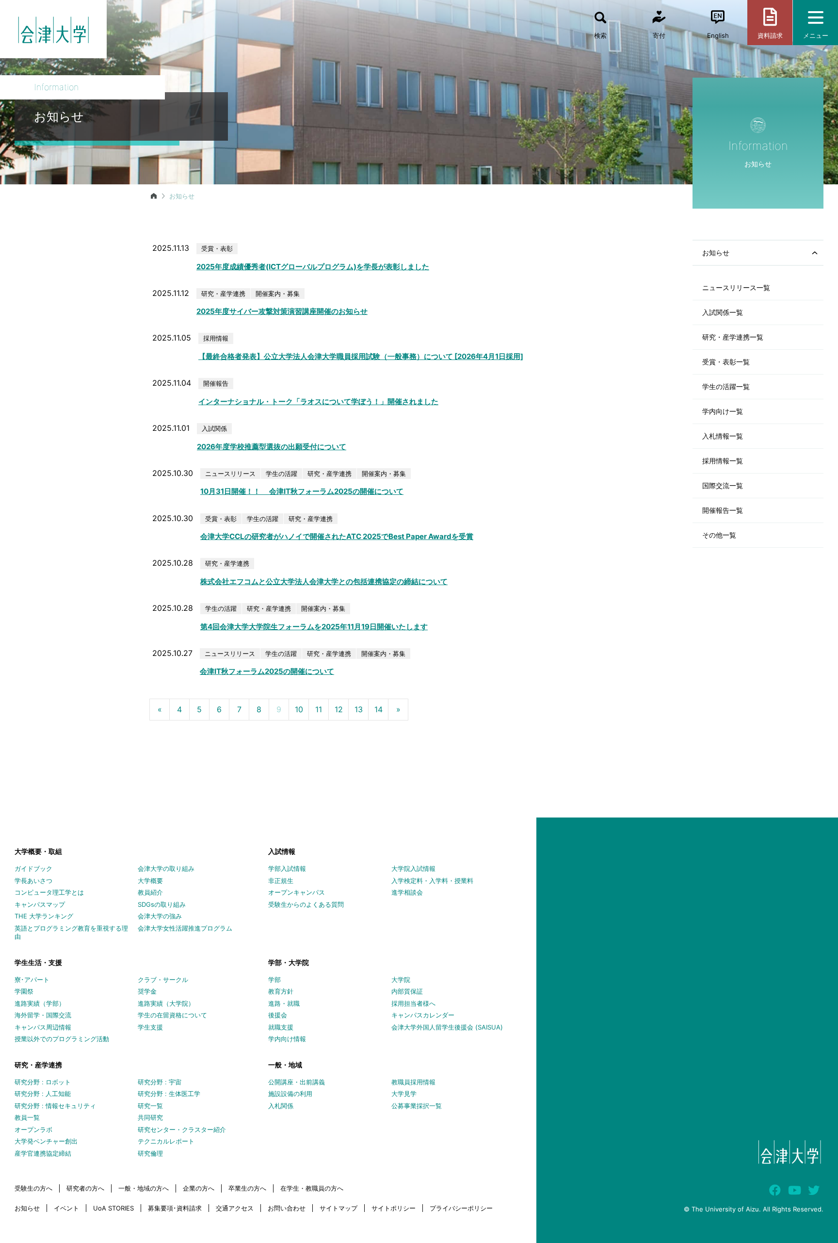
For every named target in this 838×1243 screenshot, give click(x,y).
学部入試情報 (287, 868)
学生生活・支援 (38, 962)
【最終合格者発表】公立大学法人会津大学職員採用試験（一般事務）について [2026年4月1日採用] (360, 356)
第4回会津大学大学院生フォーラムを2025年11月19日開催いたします (314, 626)
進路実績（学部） (40, 1003)
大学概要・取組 (38, 851)
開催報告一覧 (722, 510)
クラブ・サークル (163, 979)
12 (339, 709)
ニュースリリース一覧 (736, 287)
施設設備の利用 (290, 1093)
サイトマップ (338, 1208)
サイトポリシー (393, 1208)
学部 (274, 979)
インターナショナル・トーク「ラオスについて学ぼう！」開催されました (318, 401)
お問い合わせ (287, 1208)
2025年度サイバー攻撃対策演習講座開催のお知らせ (282, 311)
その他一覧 (719, 535)
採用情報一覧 (722, 461)
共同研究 (150, 1117)
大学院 (400, 979)
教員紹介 (150, 892)
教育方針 (280, 991)
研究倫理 (150, 1153)
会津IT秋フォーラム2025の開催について (267, 671)
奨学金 (147, 991)
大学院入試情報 (413, 868)
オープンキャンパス (296, 892)
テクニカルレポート (166, 1141)
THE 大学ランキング (44, 916)
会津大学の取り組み (166, 868)
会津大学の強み (160, 916)
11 (318, 709)
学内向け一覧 (722, 411)
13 (359, 709)
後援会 (277, 1015)
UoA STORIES (113, 1208)
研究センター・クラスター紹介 (182, 1129)
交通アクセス (235, 1208)
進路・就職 (284, 1003)
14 (378, 709)
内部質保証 (407, 991)
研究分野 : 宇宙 (159, 1082)
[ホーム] (154, 196)
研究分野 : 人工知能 (43, 1093)
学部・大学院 (288, 962)
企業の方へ (198, 1188)
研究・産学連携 (38, 1065)
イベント (66, 1208)
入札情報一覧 (722, 436)
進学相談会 (407, 892)
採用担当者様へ (413, 1003)
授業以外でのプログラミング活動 (62, 1039)
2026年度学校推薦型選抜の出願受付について (271, 446)
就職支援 (280, 1027)
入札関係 (280, 1106)
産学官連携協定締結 (43, 1153)
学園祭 (24, 991)
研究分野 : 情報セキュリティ (55, 1106)
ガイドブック (33, 868)
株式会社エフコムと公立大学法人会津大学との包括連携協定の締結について (324, 581)
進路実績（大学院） (166, 1003)
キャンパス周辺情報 (43, 1027)
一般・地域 (285, 1065)
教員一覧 (27, 1117)
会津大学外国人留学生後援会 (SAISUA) (447, 1027)
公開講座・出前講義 (296, 1082)
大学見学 (404, 1093)
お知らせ (27, 1208)
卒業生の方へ (247, 1188)
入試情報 (281, 851)
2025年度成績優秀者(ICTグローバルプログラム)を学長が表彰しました (312, 266)
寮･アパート (32, 979)
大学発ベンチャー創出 (46, 1141)
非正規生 (280, 880)
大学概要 (150, 880)
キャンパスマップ (40, 904)
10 (299, 709)
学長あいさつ (33, 880)
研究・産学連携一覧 (732, 337)
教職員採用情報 (413, 1082)
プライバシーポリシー (461, 1208)
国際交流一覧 (722, 485)
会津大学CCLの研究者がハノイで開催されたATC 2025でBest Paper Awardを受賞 (336, 536)
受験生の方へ (33, 1188)
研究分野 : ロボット (43, 1082)
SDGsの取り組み (162, 904)
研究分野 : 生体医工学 (169, 1093)
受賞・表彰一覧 (726, 362)
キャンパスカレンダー (422, 1015)
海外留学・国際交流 (43, 1015)
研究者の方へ (85, 1188)
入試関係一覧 (722, 312)
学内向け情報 (287, 1039)
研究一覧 (150, 1106)
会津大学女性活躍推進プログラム (185, 928)
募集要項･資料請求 (175, 1208)
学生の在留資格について (172, 1015)
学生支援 (150, 1027)
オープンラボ (33, 1129)
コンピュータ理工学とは (49, 892)
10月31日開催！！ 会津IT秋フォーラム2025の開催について (301, 491)
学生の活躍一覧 (726, 386)
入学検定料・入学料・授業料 (432, 880)
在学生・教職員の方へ (311, 1188)
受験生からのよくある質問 (306, 904)
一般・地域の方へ (143, 1188)
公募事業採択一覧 (416, 1106)
